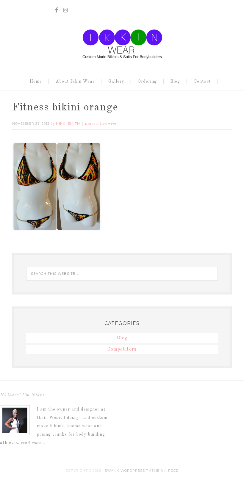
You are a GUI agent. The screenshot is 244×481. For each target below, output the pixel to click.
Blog (122, 338)
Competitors (122, 349)
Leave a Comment (101, 124)
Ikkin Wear (122, 44)
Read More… (33, 443)
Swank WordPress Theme (132, 470)
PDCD (173, 470)
